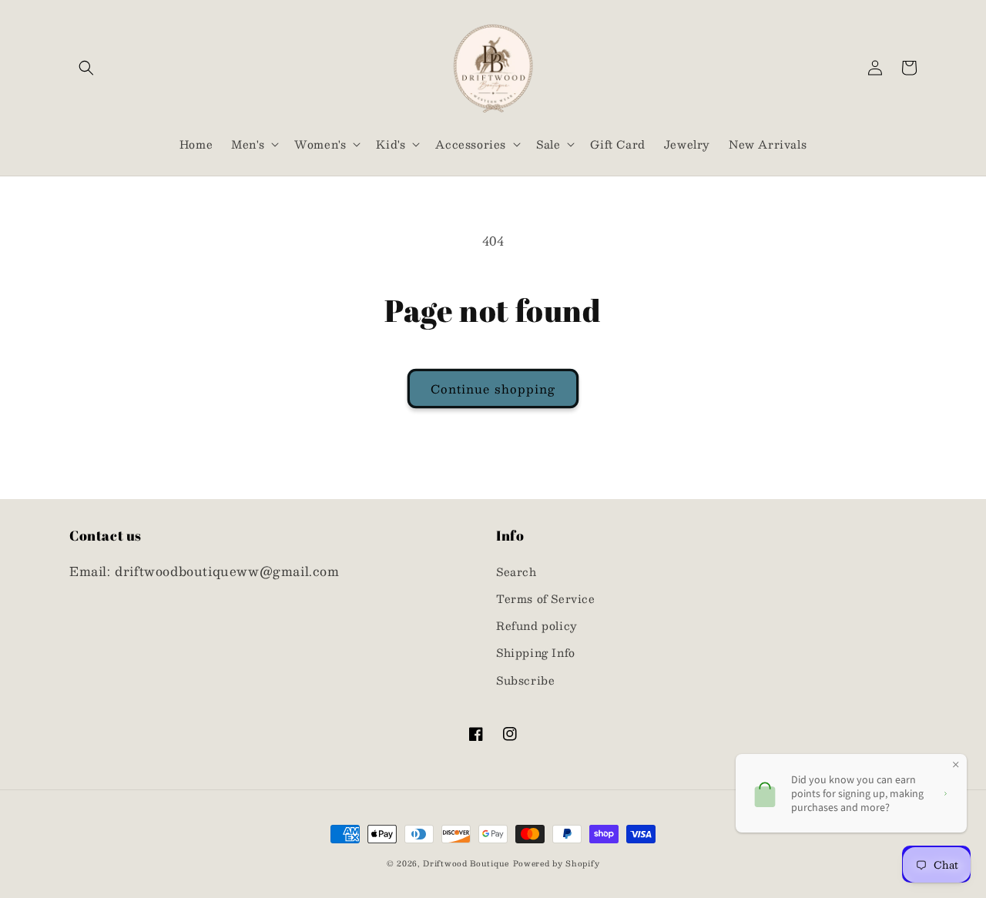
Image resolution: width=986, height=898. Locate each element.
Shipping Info (535, 652)
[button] (86, 68)
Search (516, 571)
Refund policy (537, 625)
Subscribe (525, 680)
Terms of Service (545, 598)
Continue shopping (493, 388)
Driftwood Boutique (466, 863)
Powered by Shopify (556, 863)
